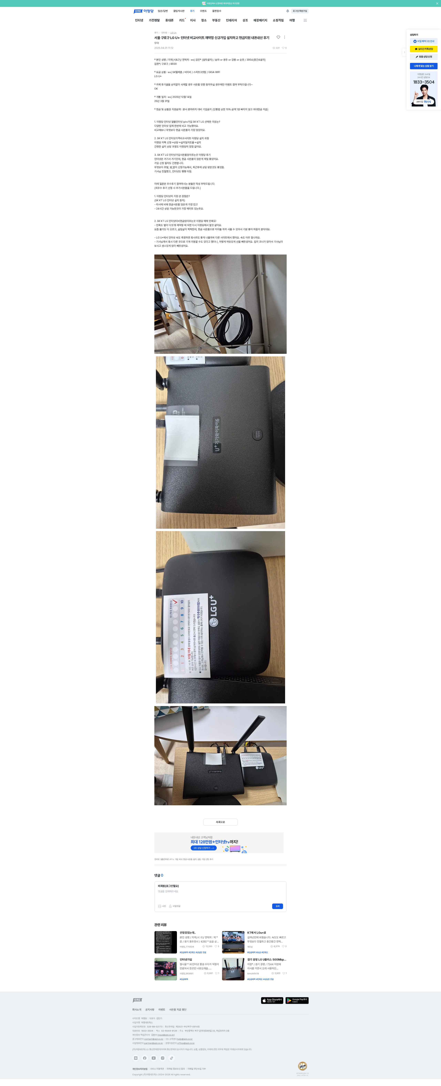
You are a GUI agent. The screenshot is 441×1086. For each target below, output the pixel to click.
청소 (204, 20)
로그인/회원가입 (300, 11)
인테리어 (231, 20)
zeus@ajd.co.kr (166, 1035)
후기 (192, 11)
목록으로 (220, 822)
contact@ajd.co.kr (153, 1039)
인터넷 (139, 20)
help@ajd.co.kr (185, 1039)
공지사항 (149, 1009)
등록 (278, 906)
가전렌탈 (154, 20)
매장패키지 (260, 20)
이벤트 (203, 11)
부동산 (216, 20)
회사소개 (136, 1009)
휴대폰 (169, 20)
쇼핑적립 (278, 20)
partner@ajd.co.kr (153, 1043)
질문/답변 (163, 11)
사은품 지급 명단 (177, 1009)
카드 (182, 20)
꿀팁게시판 (178, 11)
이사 (193, 20)
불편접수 (216, 11)
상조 (245, 20)
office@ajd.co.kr (186, 1043)
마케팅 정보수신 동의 (176, 1069)
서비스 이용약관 (157, 1069)
